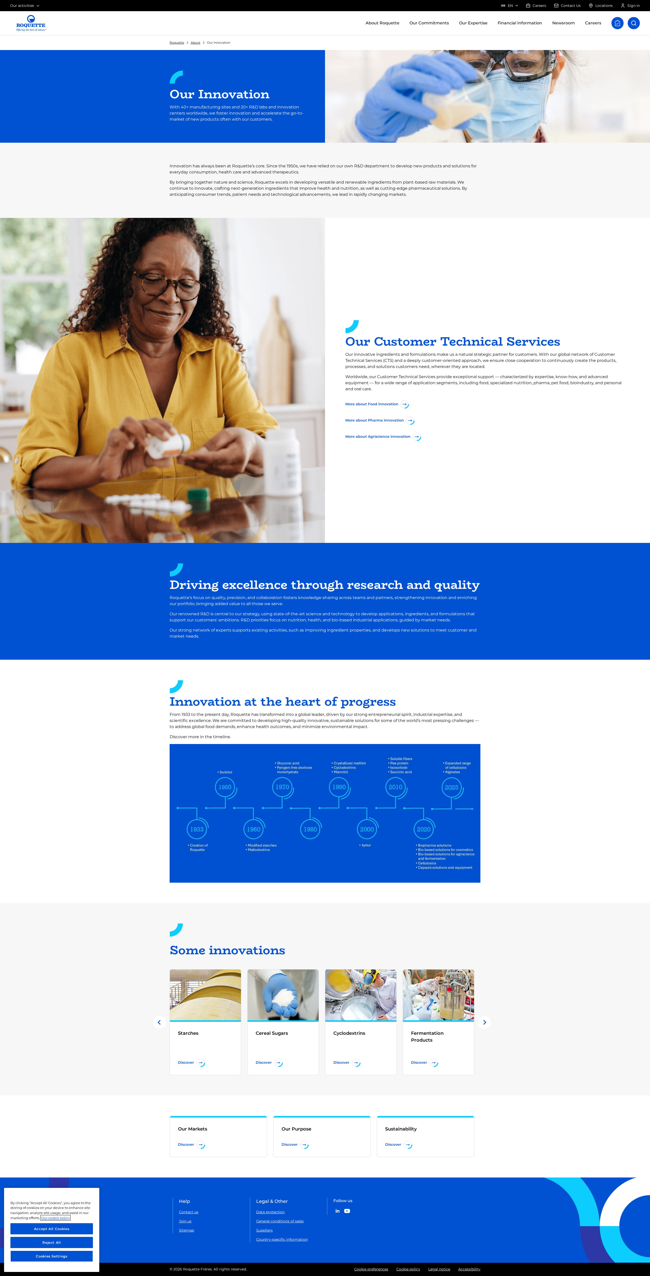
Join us (185, 1221)
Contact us (188, 1212)
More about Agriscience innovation (378, 436)
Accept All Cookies (52, 1229)
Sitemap (186, 1230)
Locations (604, 5)
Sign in (633, 6)
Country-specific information (282, 1239)
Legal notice (439, 1269)
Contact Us (571, 5)
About (195, 42)
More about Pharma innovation (374, 420)
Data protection (270, 1212)
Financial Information (520, 23)
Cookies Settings (52, 1256)
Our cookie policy (55, 1218)
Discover (186, 1062)
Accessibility (469, 1269)
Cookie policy (408, 1269)
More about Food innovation (371, 404)
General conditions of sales (280, 1221)
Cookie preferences (371, 1269)
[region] (51, 1230)
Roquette (177, 42)
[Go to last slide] (159, 1022)
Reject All (51, 1242)
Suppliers (264, 1230)
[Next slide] (484, 1022)
